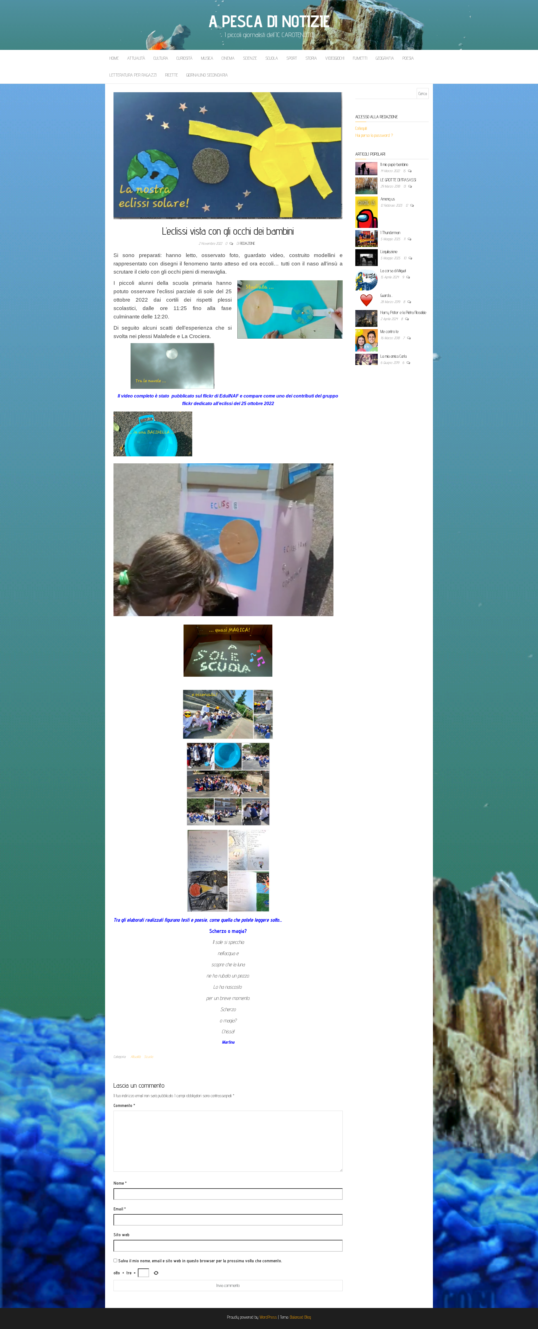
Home (114, 58)
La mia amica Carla (394, 356)
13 (405, 186)
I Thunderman (390, 232)
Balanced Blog (300, 1317)
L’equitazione (389, 251)
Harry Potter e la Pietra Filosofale (403, 312)
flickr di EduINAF (221, 396)
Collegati (361, 128)
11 (405, 239)
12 (407, 205)
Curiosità (185, 58)
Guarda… (387, 295)
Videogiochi (334, 58)
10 (405, 258)
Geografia (385, 58)
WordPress (268, 1317)
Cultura (161, 58)
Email (119, 1209)
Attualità (136, 58)
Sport (291, 58)
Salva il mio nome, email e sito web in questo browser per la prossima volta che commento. (200, 1260)
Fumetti (360, 58)
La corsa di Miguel (393, 270)
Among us (388, 199)
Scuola (271, 58)
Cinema (228, 58)
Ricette (171, 75)
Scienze (250, 58)
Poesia (408, 58)
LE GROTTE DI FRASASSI (398, 179)
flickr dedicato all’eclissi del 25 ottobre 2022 (228, 403)
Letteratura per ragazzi (133, 75)
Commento (124, 1105)
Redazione (247, 243)
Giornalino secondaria (207, 75)
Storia (311, 58)
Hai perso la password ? (374, 135)
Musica (207, 58)
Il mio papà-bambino (394, 164)
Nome (120, 1183)
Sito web (121, 1234)
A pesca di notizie (268, 21)
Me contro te (389, 331)
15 (405, 170)
